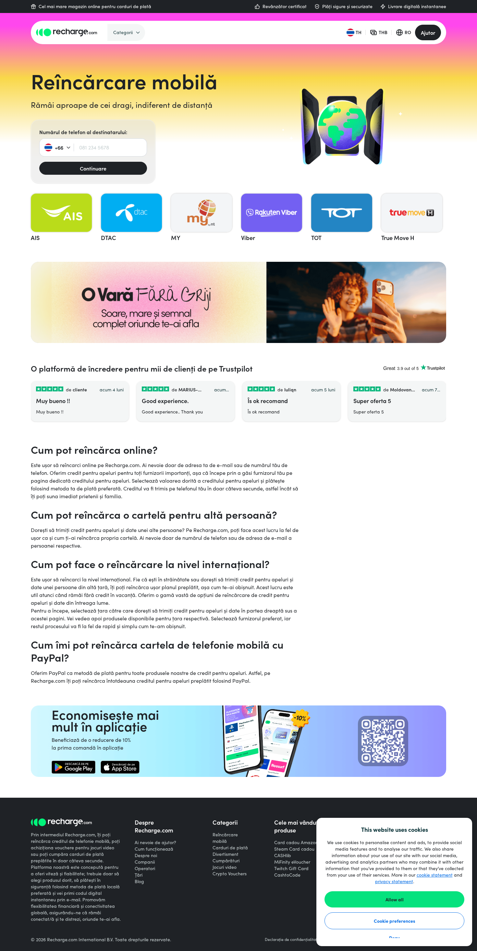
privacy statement (394, 881)
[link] (73, 767)
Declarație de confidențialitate (292, 939)
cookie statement (435, 875)
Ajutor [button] (428, 32)
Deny (394, 937)
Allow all (394, 899)
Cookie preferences (394, 921)
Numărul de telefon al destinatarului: (83, 131)
